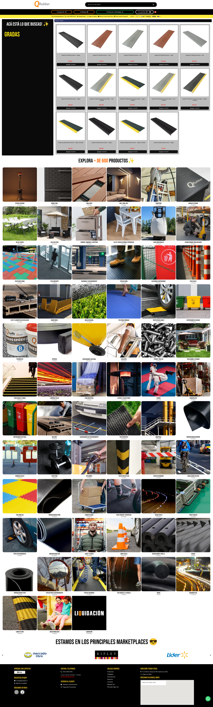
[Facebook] (22, 692)
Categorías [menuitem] (60, 12)
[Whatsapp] (208, 698)
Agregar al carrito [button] (71, 64)
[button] (2, 655)
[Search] (153, 5)
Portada (57, 20)
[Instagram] (16, 692)
